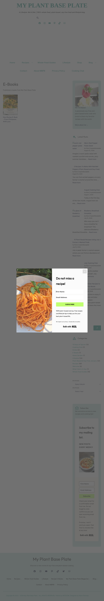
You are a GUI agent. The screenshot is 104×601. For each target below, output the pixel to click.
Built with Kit (70, 326)
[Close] (85, 271)
